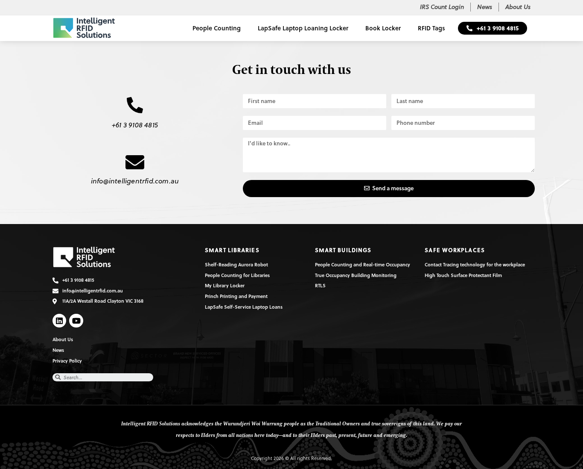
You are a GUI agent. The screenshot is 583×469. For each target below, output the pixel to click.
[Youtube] (76, 320)
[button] (492, 28)
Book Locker (383, 28)
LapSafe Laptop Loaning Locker (303, 28)
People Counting (216, 28)
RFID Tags (431, 28)
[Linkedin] (59, 320)
